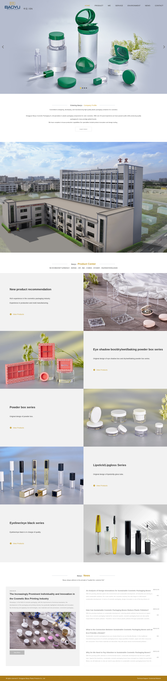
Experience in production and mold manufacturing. (29, 303)
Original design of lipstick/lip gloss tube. (108, 474)
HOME (87, 6)
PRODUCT (99, 6)
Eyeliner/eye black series (27, 523)
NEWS (147, 6)
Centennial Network (155, 678)
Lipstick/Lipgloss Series (109, 465)
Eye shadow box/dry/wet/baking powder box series (128, 349)
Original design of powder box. (21, 416)
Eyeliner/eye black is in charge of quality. (25, 532)
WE (109, 6)
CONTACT (159, 6)
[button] (80, 88)
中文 (25, 9)
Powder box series (22, 407)
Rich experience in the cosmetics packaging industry (30, 298)
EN (30, 9)
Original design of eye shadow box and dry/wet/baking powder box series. (121, 359)
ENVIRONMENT (134, 6)
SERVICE (119, 6)
